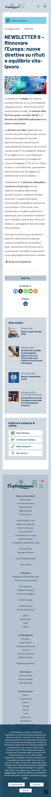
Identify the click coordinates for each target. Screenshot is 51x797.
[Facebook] (15, 291)
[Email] (30, 291)
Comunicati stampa (25, 439)
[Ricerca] (37, 6)
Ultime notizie (23, 433)
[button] (45, 6)
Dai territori (21, 453)
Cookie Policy (10, 772)
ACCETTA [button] (36, 784)
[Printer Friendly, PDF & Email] (25, 305)
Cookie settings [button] (16, 784)
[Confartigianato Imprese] (15, 6)
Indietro (25, 278)
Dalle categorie (23, 446)
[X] (20, 291)
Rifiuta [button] (25, 790)
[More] (35, 291)
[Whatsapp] (25, 291)
